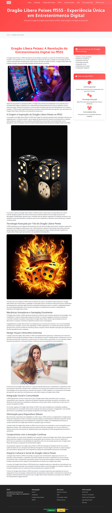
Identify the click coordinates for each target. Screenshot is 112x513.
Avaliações (37, 2)
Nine (78, 2)
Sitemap (84, 502)
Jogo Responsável (87, 500)
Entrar (61, 510)
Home (29, 2)
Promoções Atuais (87, 2)
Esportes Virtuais (69, 2)
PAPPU (60, 2)
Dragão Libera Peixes (49, 2)
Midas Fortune (100, 2)
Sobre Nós (85, 492)
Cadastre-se (51, 510)
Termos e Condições (88, 495)
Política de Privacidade (88, 497)
